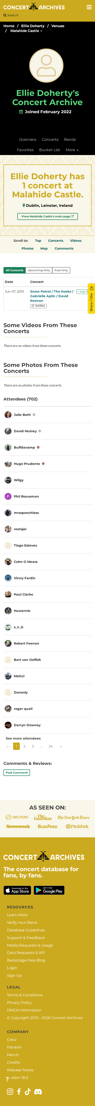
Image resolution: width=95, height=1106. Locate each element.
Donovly (21, 692)
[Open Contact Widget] (7, 1079)
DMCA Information (24, 1010)
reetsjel (20, 529)
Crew (11, 1039)
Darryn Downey (27, 725)
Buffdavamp (24, 447)
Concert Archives (67, 1018)
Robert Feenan (26, 643)
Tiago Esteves (25, 545)
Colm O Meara (26, 562)
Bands (70, 139)
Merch (13, 1055)
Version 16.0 (17, 1077)
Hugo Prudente (27, 464)
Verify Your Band (22, 922)
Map (44, 248)
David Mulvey (25, 431)
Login (12, 968)
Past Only (61, 270)
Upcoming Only (39, 270)
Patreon (14, 1047)
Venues (57, 26)
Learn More (17, 915)
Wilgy (19, 480)
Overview (27, 139)
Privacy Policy (19, 1002)
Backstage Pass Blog (26, 960)
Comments (64, 248)
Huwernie (22, 611)
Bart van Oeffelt (27, 660)
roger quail (23, 709)
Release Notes (20, 1070)
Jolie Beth (22, 415)
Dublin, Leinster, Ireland (49, 205)
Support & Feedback (26, 938)
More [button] (71, 150)
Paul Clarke (23, 594)
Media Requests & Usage (30, 945)
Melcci (19, 676)
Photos (27, 248)
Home (8, 26)
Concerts (50, 139)
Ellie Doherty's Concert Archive (47, 97)
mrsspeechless (26, 513)
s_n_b (18, 627)
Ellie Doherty (33, 26)
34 (51, 746)
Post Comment (17, 772)
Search (12, 15)
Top (38, 241)
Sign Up (14, 975)
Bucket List (49, 150)
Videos (75, 241)
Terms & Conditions (25, 995)
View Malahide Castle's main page (46, 216)
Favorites (25, 150)
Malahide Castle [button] (25, 31)
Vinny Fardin (25, 578)
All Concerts (14, 270)
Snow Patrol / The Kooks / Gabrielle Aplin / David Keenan (51, 296)
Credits (13, 1062)
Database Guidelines (26, 930)
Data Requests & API (26, 952)
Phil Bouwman (26, 496)
